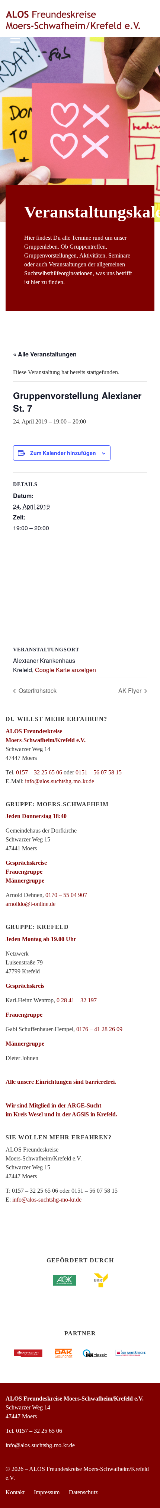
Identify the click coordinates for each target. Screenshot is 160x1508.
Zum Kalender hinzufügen (63, 452)
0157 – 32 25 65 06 (39, 772)
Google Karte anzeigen (65, 669)
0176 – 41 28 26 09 (99, 1029)
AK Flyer (130, 690)
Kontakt (15, 1492)
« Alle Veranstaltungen (45, 354)
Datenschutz (83, 1492)
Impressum (47, 1492)
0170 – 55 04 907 (66, 895)
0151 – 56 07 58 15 (99, 772)
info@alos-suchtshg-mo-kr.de (59, 781)
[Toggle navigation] (15, 37)
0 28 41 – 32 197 (77, 1000)
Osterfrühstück (37, 690)
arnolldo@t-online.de (30, 904)
